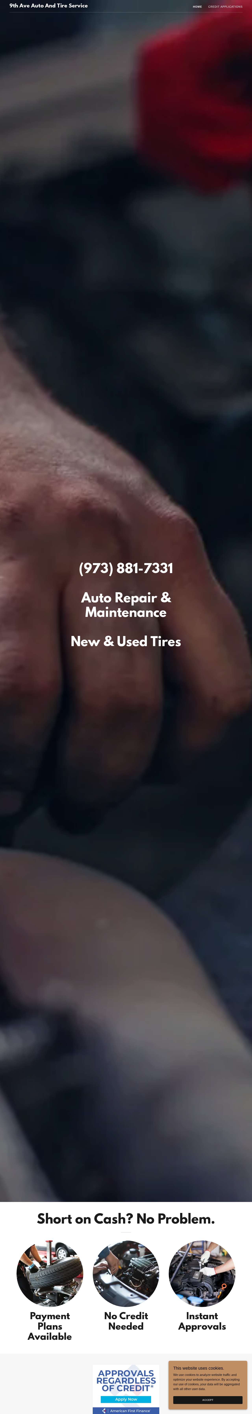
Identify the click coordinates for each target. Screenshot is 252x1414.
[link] (48, 6)
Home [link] (197, 6)
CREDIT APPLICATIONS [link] (225, 6)
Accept (207, 1399)
